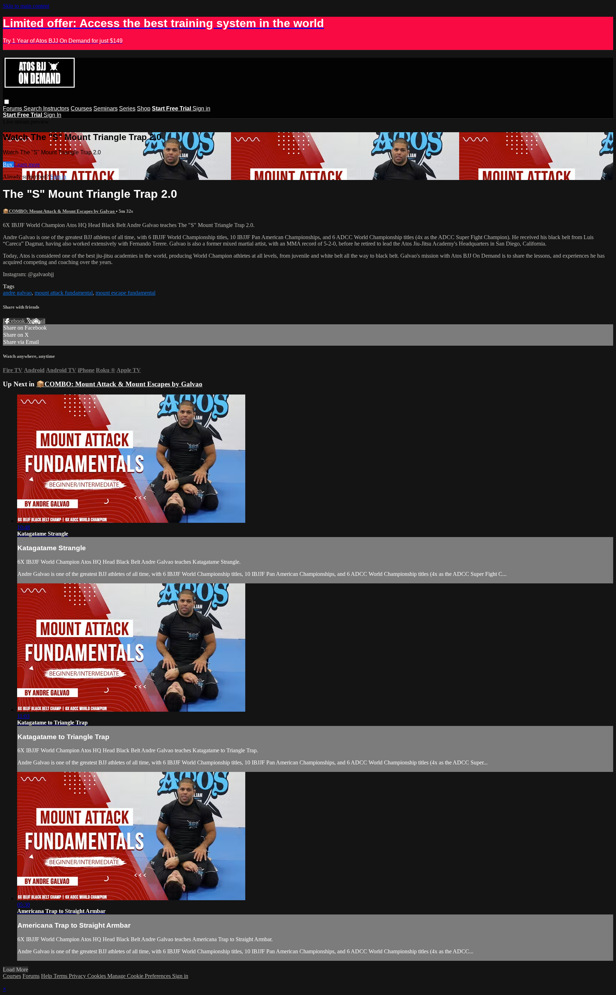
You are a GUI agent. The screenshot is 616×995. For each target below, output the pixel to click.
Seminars (105, 108)
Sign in (201, 108)
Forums (13, 108)
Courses (81, 108)
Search (33, 108)
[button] (6, 101)
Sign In (52, 115)
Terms (61, 976)
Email (38, 321)
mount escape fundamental (125, 293)
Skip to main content (26, 6)
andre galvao (17, 293)
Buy (8, 164)
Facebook (14, 321)
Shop (143, 108)
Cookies (97, 976)
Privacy (78, 976)
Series (127, 108)
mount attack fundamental (64, 293)
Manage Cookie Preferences (139, 976)
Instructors (56, 108)
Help (47, 976)
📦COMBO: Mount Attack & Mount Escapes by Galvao (59, 211)
